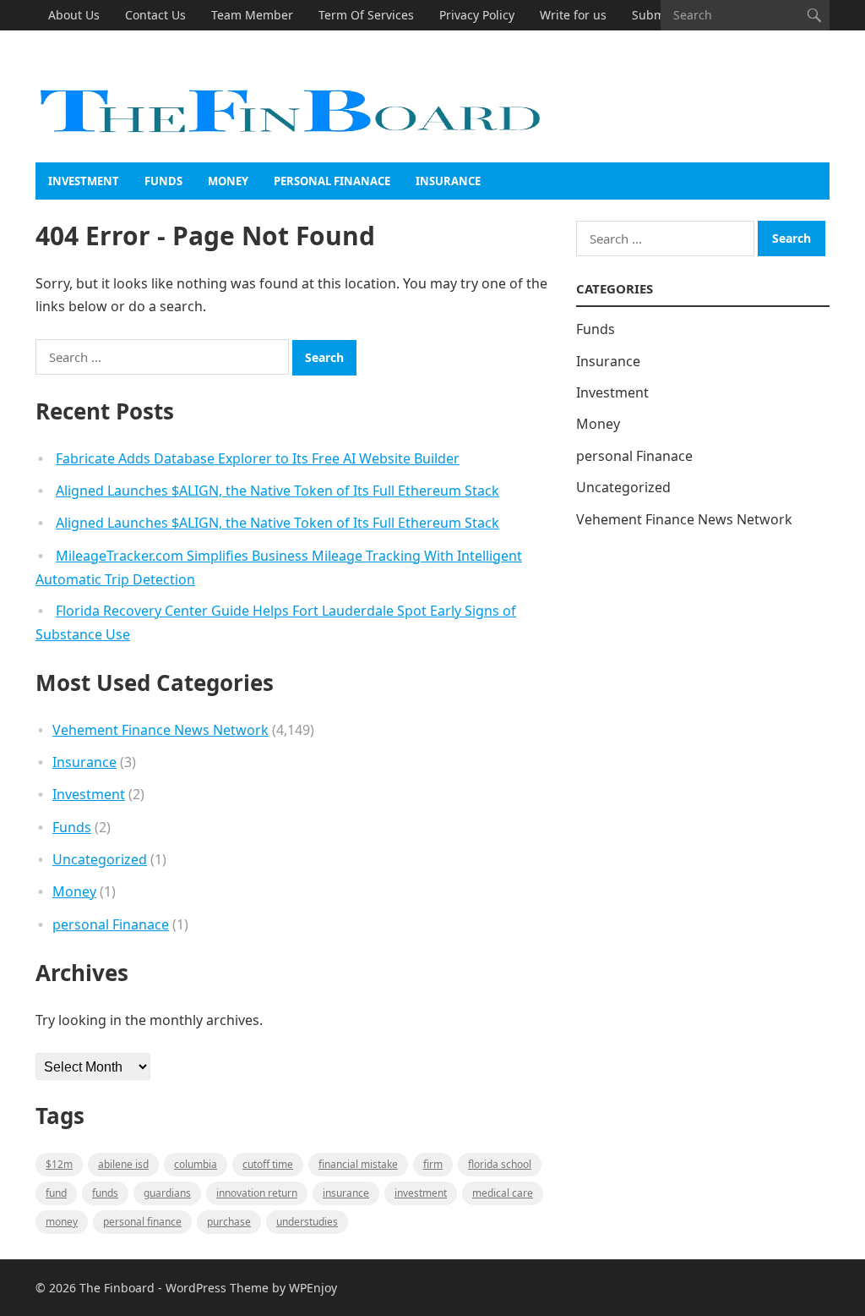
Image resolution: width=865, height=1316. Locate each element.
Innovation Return (256, 1193)
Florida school (499, 1164)
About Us (74, 15)
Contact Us (155, 15)
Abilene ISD (123, 1164)
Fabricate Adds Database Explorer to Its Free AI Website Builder (258, 458)
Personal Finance (142, 1222)
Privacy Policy (476, 15)
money (62, 1222)
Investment (83, 181)
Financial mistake (358, 1164)
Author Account (92, 45)
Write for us (573, 15)
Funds (163, 181)
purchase (229, 1222)
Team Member (252, 15)
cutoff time (267, 1164)
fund (56, 1193)
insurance (346, 1193)
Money (228, 181)
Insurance (448, 181)
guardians (167, 1193)
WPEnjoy (313, 1288)
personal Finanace (332, 181)
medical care (502, 1193)
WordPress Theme (217, 1288)
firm (433, 1164)
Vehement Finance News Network (160, 730)
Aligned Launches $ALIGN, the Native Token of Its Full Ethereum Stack (277, 490)
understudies (307, 1222)
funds (105, 1193)
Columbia (195, 1164)
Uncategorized (99, 859)
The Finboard (117, 1288)
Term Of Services (366, 15)
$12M (59, 1164)
